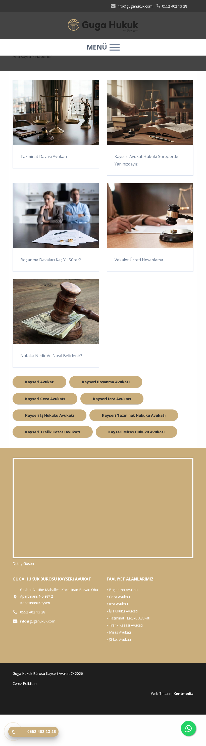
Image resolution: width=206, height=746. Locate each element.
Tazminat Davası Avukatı (43, 156)
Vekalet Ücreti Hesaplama (139, 260)
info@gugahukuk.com (134, 6)
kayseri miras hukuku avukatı (136, 431)
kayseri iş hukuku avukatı (49, 415)
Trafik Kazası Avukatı (125, 625)
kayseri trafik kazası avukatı (52, 431)
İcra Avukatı (118, 603)
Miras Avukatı (119, 632)
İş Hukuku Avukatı (123, 611)
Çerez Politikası (25, 683)
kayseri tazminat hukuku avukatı (134, 415)
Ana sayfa (22, 56)
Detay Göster (23, 563)
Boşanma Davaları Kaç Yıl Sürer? (50, 260)
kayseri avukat (39, 381)
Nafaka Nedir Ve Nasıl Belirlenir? (51, 355)
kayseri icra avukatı (112, 398)
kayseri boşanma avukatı (106, 381)
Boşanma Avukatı (123, 589)
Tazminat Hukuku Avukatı (129, 618)
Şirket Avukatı (119, 639)
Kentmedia (183, 693)
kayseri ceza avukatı (45, 398)
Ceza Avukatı (119, 596)
